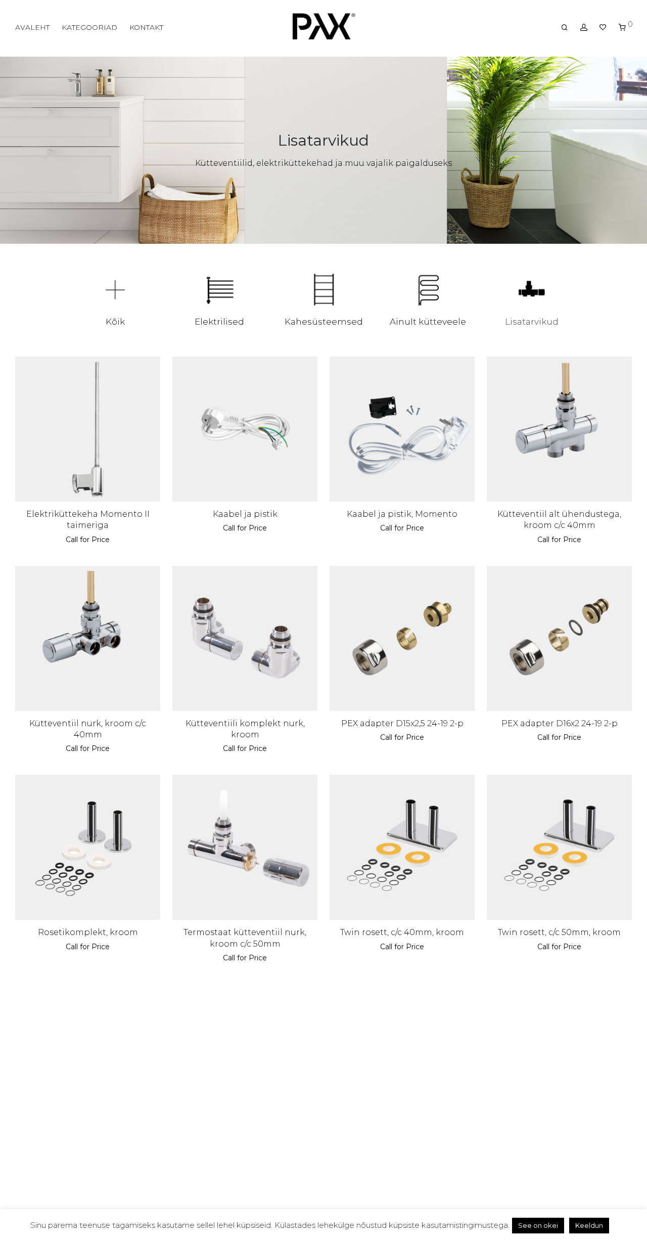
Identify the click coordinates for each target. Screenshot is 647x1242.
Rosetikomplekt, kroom (88, 932)
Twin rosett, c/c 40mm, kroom (402, 932)
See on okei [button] (538, 1225)
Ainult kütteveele (428, 322)
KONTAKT (146, 27)
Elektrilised (219, 322)
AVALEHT (32, 27)
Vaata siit (69, 539)
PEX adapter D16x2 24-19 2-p (559, 723)
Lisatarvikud (532, 322)
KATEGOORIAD (89, 27)
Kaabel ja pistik (245, 514)
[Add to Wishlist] (148, 368)
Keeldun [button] (589, 1225)
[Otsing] (564, 27)
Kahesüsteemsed (324, 322)
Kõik (115, 322)
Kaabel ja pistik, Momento (402, 514)
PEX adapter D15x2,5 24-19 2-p (402, 723)
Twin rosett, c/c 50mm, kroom (559, 932)
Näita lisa (105, 539)
